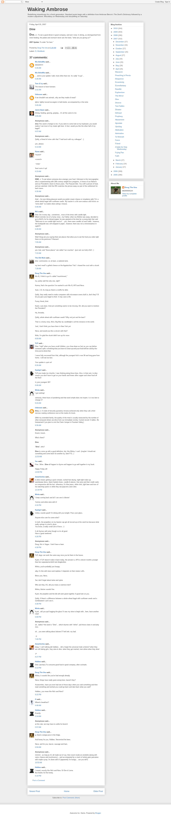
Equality (118, 89)
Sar (36, 461)
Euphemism (120, 92)
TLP (36, 343)
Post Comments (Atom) (71, 798)
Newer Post (34, 791)
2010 (116, 28)
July (117, 59)
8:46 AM (38, 385)
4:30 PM (38, 547)
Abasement (119, 120)
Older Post (98, 791)
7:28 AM (38, 269)
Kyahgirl (38, 370)
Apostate (118, 123)
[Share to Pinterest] (75, 48)
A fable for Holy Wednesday (121, 148)
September (120, 52)
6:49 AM (38, 229)
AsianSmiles (40, 477)
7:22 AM (38, 253)
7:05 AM (38, 242)
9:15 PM (38, 695)
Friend (117, 143)
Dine (117, 99)
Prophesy (119, 116)
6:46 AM (38, 207)
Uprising (118, 127)
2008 (116, 35)
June (118, 62)
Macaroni (119, 72)
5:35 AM (38, 68)
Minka (37, 390)
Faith (117, 156)
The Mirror (119, 96)
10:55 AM (38, 763)
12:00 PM (38, 472)
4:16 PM (38, 505)
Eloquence (119, 79)
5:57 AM (38, 727)
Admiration (119, 133)
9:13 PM (38, 668)
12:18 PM (38, 490)
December (120, 42)
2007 (116, 39)
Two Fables (119, 106)
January (119, 167)
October (119, 49)
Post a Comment (39, 780)
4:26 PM (38, 537)
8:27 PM (38, 657)
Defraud (118, 113)
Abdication (119, 130)
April (118, 69)
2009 (116, 32)
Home (66, 791)
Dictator (118, 109)
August (119, 55)
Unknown (38, 94)
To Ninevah (119, 137)
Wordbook (41, 51)
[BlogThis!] (68, 48)
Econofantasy (120, 85)
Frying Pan (119, 153)
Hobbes (38, 661)
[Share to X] (71, 48)
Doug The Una (40, 273)
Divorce (118, 103)
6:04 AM (38, 747)
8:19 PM (38, 776)
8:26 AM (38, 365)
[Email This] (66, 48)
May (118, 65)
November (120, 45)
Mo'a (37, 211)
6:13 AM (38, 147)
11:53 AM (38, 457)
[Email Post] (61, 48)
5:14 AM (38, 716)
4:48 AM (38, 705)
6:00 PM (38, 617)
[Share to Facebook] (73, 48)
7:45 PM (38, 639)
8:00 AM (38, 339)
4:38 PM (38, 604)
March (118, 160)
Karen (37, 151)
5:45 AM (38, 105)
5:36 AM (38, 79)
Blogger (98, 813)
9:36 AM (38, 425)
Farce (117, 140)
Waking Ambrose (47, 9)
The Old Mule (40, 258)
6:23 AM (38, 171)
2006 (116, 171)
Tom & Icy (39, 83)
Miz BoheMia (40, 62)
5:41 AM (38, 90)
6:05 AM (38, 116)
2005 (116, 175)
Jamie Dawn (39, 110)
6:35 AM (38, 191)
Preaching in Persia (123, 75)
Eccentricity (119, 82)
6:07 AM (38, 131)
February (119, 164)
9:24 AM (38, 403)
